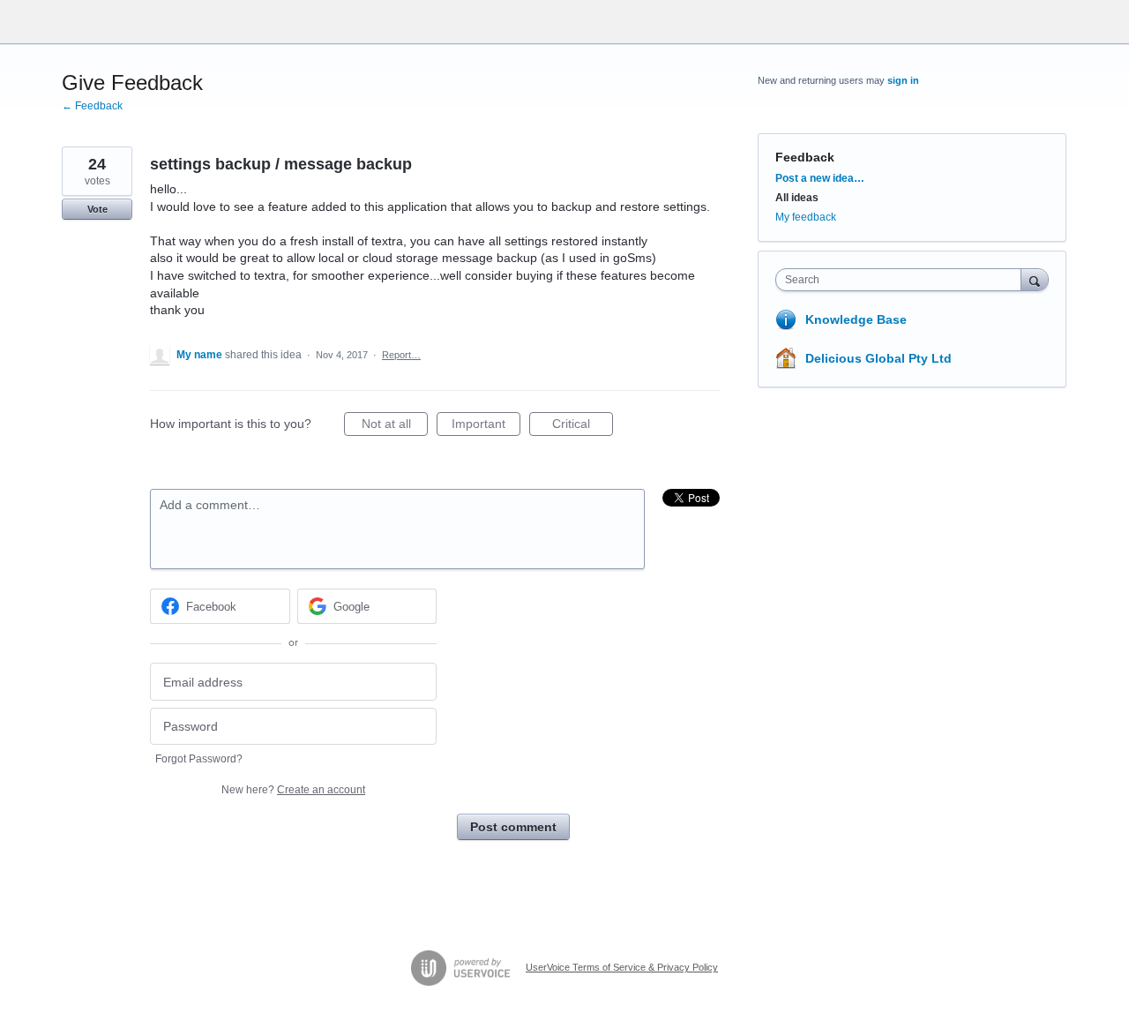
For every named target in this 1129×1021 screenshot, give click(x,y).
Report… (401, 354)
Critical (582, 426)
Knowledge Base (856, 319)
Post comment (513, 827)
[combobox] (902, 280)
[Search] (1035, 279)
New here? (293, 790)
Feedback (804, 157)
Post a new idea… (819, 178)
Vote (97, 209)
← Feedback (92, 106)
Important (486, 426)
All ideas (797, 197)
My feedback (805, 217)
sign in (903, 80)
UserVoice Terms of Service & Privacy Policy (622, 967)
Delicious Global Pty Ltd (878, 358)
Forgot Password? (199, 759)
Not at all (395, 426)
